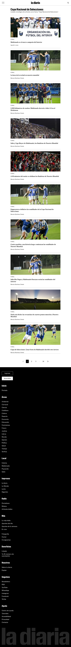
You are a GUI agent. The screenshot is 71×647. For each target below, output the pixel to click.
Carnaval (5, 405)
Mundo (4, 437)
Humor (4, 537)
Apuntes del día (7, 523)
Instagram (5, 593)
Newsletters (6, 582)
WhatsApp (5, 590)
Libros (4, 434)
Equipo (4, 570)
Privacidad (5, 619)
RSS (3, 584)
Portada (4, 390)
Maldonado (6, 466)
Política (4, 443)
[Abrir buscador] (68, 3)
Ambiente (5, 402)
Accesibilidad (6, 616)
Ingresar (7, 373)
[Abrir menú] (3, 2)
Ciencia (4, 407)
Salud (4, 446)
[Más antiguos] (47, 361)
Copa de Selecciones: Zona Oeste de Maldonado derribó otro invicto (35, 350)
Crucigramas (6, 540)
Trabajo (4, 449)
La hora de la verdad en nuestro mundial (25, 75)
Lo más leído (6, 520)
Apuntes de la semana (9, 526)
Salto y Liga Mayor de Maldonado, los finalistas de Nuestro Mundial (34, 143)
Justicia (4, 431)
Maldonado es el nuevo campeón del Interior (26, 42)
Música (4, 506)
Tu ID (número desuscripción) (8, 555)
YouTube (5, 587)
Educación (5, 422)
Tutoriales (5, 613)
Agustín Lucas (14, 45)
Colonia (4, 463)
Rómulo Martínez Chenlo (17, 78)
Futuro (4, 428)
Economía (5, 419)
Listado (4, 551)
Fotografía (5, 534)
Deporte (4, 416)
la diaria (4, 483)
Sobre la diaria (7, 567)
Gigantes (5, 492)
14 (43, 361)
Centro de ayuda (8, 611)
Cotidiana (5, 410)
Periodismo (6, 503)
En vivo (4, 529)
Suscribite (7, 378)
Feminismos (6, 425)
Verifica (4, 452)
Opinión (4, 440)
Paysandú (5, 469)
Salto (3, 472)
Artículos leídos (7, 509)
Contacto (5, 622)
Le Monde (5, 486)
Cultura (4, 413)
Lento (4, 489)
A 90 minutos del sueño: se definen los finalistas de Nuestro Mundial (35, 176)
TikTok (4, 599)
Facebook (5, 596)
